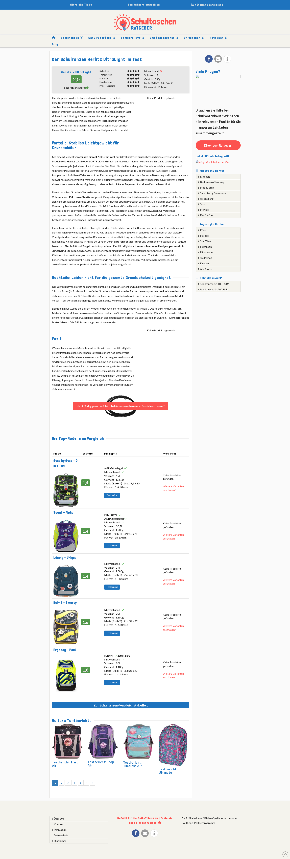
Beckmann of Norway (212, 182)
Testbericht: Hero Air (65, 763)
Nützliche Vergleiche (208, 4)
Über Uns (59, 818)
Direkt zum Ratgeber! (218, 145)
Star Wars (205, 241)
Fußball (204, 235)
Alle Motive (206, 268)
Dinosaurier (206, 252)
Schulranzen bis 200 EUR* (214, 289)
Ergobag (205, 176)
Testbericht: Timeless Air (132, 764)
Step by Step (207, 187)
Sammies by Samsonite (213, 193)
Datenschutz (61, 835)
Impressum (60, 829)
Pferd (203, 230)
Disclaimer (60, 840)
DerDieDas (206, 215)
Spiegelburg (206, 198)
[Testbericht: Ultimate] (173, 745)
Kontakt (58, 824)
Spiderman (206, 257)
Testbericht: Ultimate (168, 770)
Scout (203, 204)
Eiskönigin (206, 246)
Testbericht (112, 495)
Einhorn (204, 263)
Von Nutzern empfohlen (144, 4)
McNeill (204, 209)
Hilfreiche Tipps (81, 4)
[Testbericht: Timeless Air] (138, 742)
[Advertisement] (221, 347)
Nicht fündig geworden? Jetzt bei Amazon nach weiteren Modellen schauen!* (121, 406)
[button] (209, 59)
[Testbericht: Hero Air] (67, 742)
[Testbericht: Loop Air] (103, 741)
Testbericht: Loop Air (101, 763)
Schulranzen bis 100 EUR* (214, 283)
